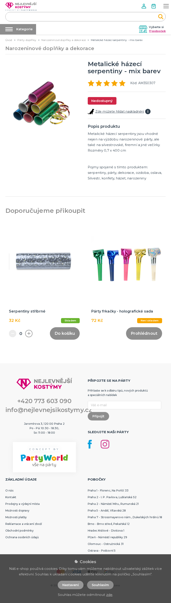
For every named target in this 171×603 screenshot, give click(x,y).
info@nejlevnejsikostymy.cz (48, 410)
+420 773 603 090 (44, 401)
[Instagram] (105, 444)
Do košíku (65, 333)
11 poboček (157, 31)
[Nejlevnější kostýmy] (21, 6)
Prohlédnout (144, 333)
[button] (144, 6)
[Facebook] (90, 444)
